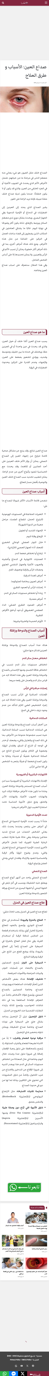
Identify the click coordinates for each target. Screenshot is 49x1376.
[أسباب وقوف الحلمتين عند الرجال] (13, 1217)
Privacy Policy (15, 1359)
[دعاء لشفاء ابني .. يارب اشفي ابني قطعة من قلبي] (13, 1263)
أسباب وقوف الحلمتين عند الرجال (14, 1225)
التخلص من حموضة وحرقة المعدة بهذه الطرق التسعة (37, 1227)
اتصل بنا (36, 1359)
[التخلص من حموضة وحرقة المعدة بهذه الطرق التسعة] (36, 1218)
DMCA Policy (26, 1359)
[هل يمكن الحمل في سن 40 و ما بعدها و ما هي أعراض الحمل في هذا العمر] (13, 1240)
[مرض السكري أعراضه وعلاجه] (36, 1240)
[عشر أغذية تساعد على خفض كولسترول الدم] (36, 1263)
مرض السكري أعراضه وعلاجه (39, 1249)
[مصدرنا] (24, 3)
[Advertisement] (24, 33)
